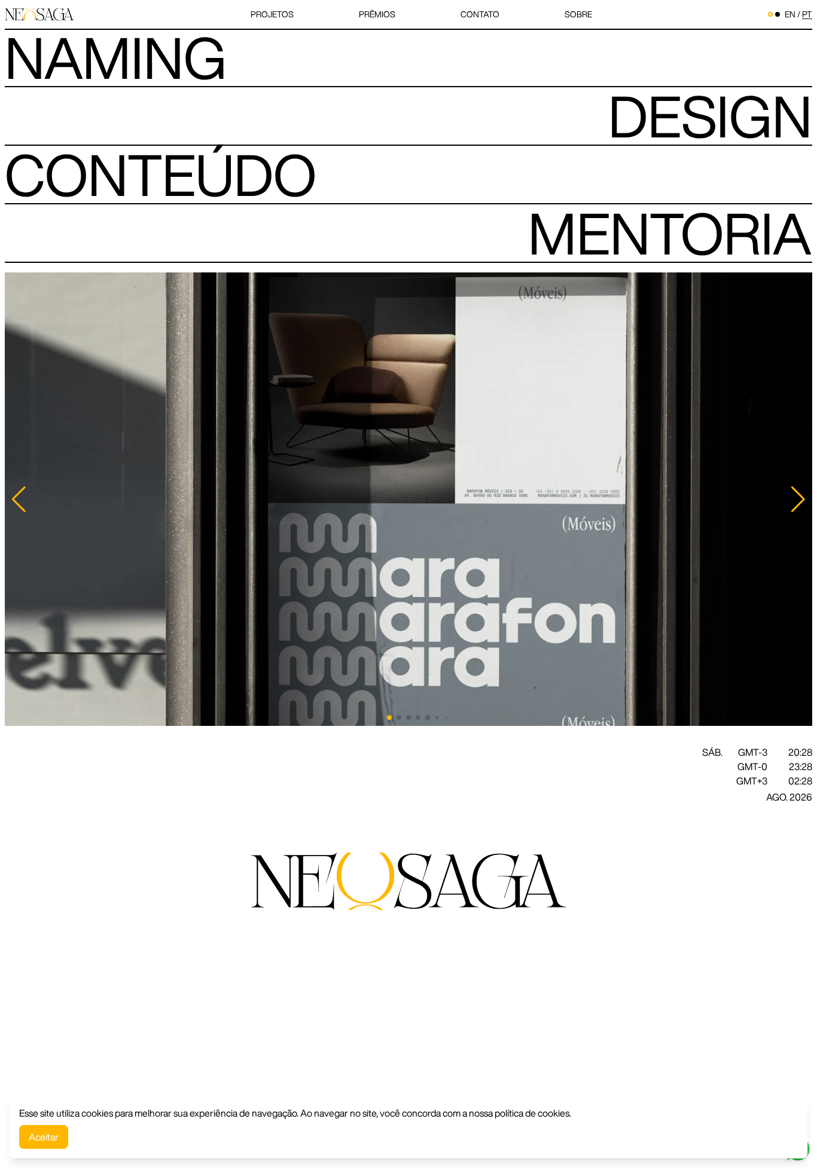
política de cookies (532, 1113)
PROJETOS (272, 14)
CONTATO (480, 14)
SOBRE (578, 14)
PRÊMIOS (377, 14)
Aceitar (44, 1137)
